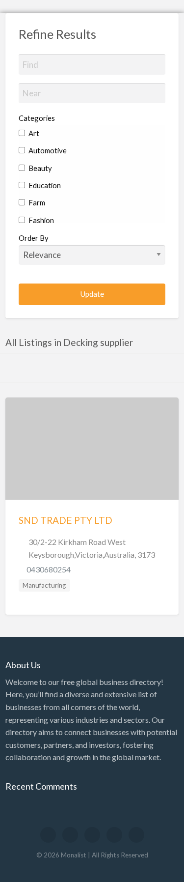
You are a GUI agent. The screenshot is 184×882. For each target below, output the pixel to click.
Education (44, 185)
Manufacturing (44, 585)
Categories (37, 118)
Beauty (39, 168)
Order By (34, 237)
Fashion (40, 220)
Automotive (47, 150)
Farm (36, 202)
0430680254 (48, 569)
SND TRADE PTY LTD (65, 520)
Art (33, 133)
